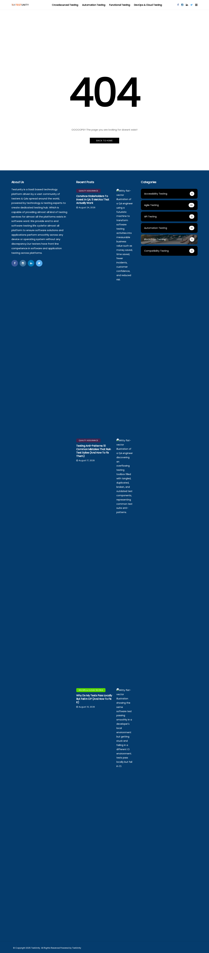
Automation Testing (93, 5)
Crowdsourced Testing (65, 5)
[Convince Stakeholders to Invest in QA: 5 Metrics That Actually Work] (124, 311)
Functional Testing (119, 5)
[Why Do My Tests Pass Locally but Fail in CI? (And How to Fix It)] (124, 810)
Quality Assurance (88, 190)
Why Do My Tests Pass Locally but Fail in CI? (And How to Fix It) (94, 699)
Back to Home (104, 140)
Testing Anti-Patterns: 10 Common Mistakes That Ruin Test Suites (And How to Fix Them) (93, 451)
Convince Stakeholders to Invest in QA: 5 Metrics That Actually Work (92, 199)
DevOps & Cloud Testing (148, 5)
